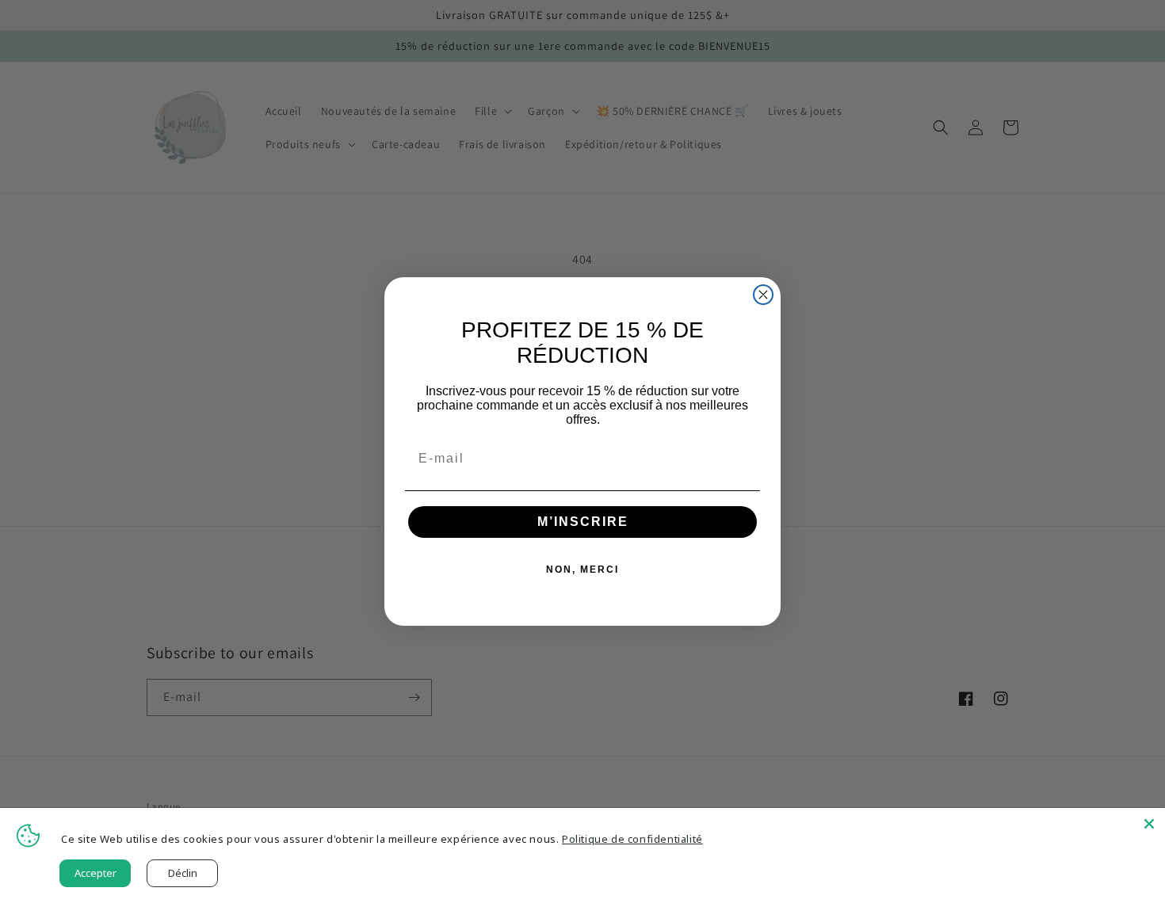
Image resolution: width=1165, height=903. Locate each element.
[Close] (1149, 824)
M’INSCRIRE (582, 521)
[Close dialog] (763, 294)
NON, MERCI (582, 569)
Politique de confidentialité (632, 839)
